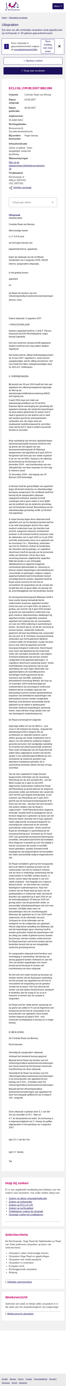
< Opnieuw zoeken (33, 60)
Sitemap (13, 1379)
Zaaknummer (16, 116)
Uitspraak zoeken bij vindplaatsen (26, 1214)
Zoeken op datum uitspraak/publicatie (28, 1198)
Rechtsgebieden (17, 124)
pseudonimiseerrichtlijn (25, 49)
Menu (57, 6)
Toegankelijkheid (40, 1379)
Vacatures (6, 1383)
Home (4, 18)
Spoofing (52, 1379)
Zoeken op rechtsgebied (21, 1208)
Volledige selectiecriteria (19, 1282)
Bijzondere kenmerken (15, 137)
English (5, 1379)
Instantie (13, 94)
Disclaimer (23, 1383)
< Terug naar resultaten (33, 70)
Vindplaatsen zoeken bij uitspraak (26, 1211)
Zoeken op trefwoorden (20, 1201)
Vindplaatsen (16, 173)
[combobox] (33, 202)
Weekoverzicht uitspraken (20, 1313)
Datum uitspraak (14, 101)
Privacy (21, 1379)
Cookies (29, 1379)
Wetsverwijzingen (18, 158)
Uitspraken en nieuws (18, 18)
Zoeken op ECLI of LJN (21, 1205)
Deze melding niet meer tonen (48, 46)
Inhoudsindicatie (18, 143)
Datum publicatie (14, 109)
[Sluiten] (59, 46)
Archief (14, 1383)
